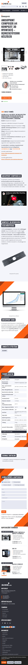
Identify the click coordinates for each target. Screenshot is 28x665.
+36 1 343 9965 (6, 595)
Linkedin (10, 623)
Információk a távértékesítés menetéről (10, 654)
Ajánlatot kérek (7, 98)
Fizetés (3, 643)
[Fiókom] (20, 6)
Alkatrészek (4, 615)
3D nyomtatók (5, 609)
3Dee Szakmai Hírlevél (6, 647)
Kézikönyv (4, 350)
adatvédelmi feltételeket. (18, 514)
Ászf (3, 648)
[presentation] (2, 52)
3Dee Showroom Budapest (7, 638)
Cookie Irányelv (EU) (6, 650)
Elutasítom (10, 662)
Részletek (3, 659)
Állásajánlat (4, 639)
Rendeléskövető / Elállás (7, 645)
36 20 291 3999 (14, 87)
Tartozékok (4, 616)
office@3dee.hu (14, 86)
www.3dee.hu (5, 598)
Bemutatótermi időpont (16, 89)
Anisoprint (17, 439)
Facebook (2, 623)
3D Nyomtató (18, 436)
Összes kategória (6, 10)
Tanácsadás (24, 3)
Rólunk (3, 636)
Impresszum (4, 634)
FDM (22, 436)
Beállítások (18, 662)
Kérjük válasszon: (5, 479)
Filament (4, 613)
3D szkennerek (5, 611)
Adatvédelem (5, 652)
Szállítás (4, 641)
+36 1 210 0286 (9, 518)
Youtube (5, 623)
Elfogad (4, 662)
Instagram (8, 623)
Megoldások (4, 632)
